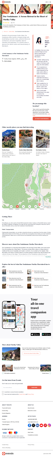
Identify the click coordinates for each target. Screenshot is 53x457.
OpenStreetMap (6, 163)
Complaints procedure (33, 435)
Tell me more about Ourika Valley (31, 353)
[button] (26, 185)
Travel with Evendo (6, 408)
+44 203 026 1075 (32, 419)
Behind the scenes (32, 410)
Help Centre (30, 432)
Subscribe (34, 387)
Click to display (7, 61)
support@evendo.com (33, 421)
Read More (48, 256)
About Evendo (31, 408)
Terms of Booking (6, 447)
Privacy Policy (31, 394)
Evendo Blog (5, 410)
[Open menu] (50, 2)
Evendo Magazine (6, 413)
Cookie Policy (22, 394)
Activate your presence (42, 118)
